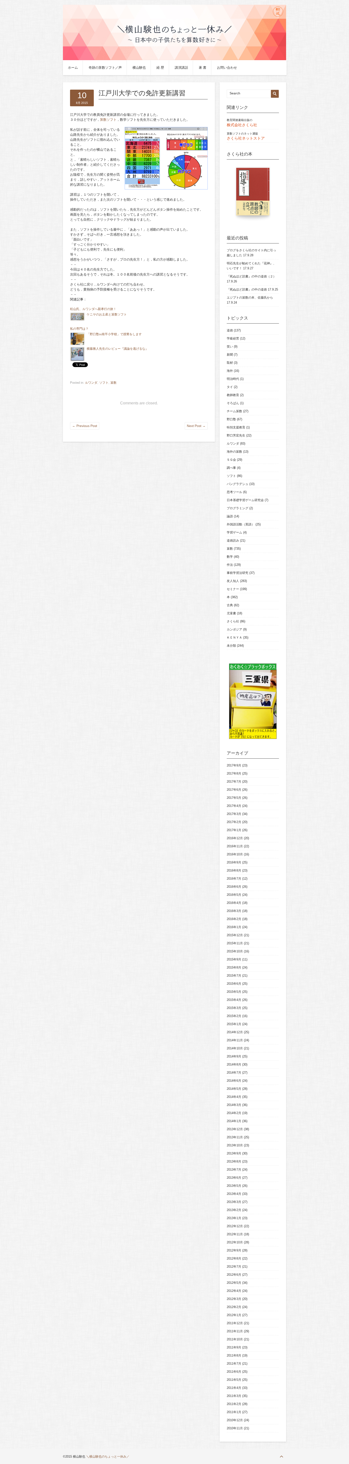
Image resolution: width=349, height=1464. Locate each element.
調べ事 (231, 468)
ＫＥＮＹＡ (234, 637)
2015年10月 (235, 951)
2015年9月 (234, 959)
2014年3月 (234, 1105)
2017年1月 (234, 830)
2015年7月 (234, 975)
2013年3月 (234, 1202)
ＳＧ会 (231, 459)
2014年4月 (234, 1097)
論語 (230, 516)
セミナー (233, 589)
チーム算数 (234, 411)
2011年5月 (234, 1380)
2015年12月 (235, 935)
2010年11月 (235, 1428)
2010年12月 (235, 1420)
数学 (230, 556)
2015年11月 (235, 943)
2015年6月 (234, 983)
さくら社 (233, 621)
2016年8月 (234, 870)
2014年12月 (235, 1032)
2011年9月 (234, 1347)
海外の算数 (234, 451)
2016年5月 (234, 895)
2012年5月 (234, 1283)
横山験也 (139, 67)
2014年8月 (234, 1064)
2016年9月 (234, 862)
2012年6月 (234, 1274)
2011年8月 (234, 1355)
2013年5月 (234, 1186)
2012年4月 (234, 1291)
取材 (230, 362)
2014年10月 (235, 1048)
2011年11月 (235, 1331)
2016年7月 (234, 878)
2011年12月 (235, 1323)
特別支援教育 (236, 427)
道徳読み (233, 540)
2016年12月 (235, 838)
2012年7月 (234, 1266)
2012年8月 (234, 1258)
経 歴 (160, 67)
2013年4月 (234, 1194)
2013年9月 (234, 1153)
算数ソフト (108, 119)
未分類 (231, 645)
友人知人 (233, 581)
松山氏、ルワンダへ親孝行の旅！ (93, 309)
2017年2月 (234, 822)
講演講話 (181, 67)
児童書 (231, 613)
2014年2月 (234, 1113)
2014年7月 (234, 1072)
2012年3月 (234, 1299)
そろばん (233, 403)
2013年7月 (234, 1169)
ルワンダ (91, 382)
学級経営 (233, 338)
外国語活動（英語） (241, 524)
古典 (230, 605)
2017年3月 (234, 814)
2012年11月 (235, 1234)
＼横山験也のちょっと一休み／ (107, 1456)
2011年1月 (234, 1412)
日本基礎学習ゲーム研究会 (245, 500)
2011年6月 (234, 1371)
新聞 (230, 354)
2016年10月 (235, 854)
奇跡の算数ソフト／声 (105, 67)
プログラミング (237, 508)
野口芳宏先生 (236, 435)
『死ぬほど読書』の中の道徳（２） (251, 276)
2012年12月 (235, 1226)
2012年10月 (235, 1242)
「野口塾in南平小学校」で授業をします (114, 334)
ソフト (103, 382)
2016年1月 (234, 927)
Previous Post (84, 426)
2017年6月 (234, 789)
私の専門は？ (79, 328)
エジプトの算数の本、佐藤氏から (250, 297)
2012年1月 (234, 1315)
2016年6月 (234, 886)
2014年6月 (234, 1080)
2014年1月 (234, 1121)
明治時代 (233, 379)
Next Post (196, 426)
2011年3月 (234, 1396)
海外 (230, 371)
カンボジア (234, 629)
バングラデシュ (237, 484)
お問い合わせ (227, 67)
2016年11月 (235, 846)
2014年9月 (234, 1056)
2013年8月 (234, 1161)
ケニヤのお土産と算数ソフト (107, 314)
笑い (230, 346)
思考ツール (234, 492)
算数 (113, 382)
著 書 (202, 67)
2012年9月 (234, 1250)
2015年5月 (234, 992)
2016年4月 (234, 903)
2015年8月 (234, 967)
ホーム (73, 67)
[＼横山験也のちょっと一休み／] (174, 59)
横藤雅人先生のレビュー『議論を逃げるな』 (117, 348)
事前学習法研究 (237, 573)
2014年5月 (234, 1089)
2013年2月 (234, 1210)
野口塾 (231, 419)
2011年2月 (234, 1404)
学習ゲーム (234, 532)
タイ (230, 387)
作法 (230, 565)
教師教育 (233, 395)
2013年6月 (234, 1177)
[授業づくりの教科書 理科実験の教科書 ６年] (273, 194)
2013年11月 (235, 1137)
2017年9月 (234, 765)
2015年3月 (234, 1008)
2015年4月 (234, 1000)
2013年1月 (234, 1218)
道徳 (230, 330)
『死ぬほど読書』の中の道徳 (247, 289)
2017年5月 (234, 798)
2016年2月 (234, 919)
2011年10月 (235, 1339)
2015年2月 (234, 1016)
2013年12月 (235, 1129)
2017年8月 (234, 773)
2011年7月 (234, 1363)
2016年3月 (234, 911)
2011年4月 (234, 1388)
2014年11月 (235, 1040)
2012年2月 (234, 1307)
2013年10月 (235, 1145)
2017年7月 (234, 781)
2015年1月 (234, 1024)
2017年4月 (234, 806)
